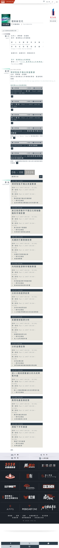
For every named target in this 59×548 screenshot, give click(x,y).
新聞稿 (10, 515)
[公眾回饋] (40, 458)
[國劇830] (29, 476)
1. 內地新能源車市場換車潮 (22, 281)
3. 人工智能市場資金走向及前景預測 (25, 312)
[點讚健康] (48, 465)
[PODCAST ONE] (29, 507)
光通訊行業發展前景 (22, 240)
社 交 (45, 455)
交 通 (16, 455)
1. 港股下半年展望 (18, 441)
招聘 (18, 515)
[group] (33, 88)
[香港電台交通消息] (12, 454)
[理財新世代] (12, 96)
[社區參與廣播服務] (29, 486)
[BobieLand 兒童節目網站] (10, 476)
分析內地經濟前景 (21, 293)
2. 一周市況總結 (18, 200)
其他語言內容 (40, 517)
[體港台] (29, 465)
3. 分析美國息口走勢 (19, 419)
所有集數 (6, 24)
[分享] (41, 454)
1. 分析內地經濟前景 (19, 307)
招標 (24, 515)
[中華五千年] (48, 507)
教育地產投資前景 (21, 400)
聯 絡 (16, 458)
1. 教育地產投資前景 (19, 415)
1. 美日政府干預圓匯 (19, 227)
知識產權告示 (34, 515)
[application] (26, 88)
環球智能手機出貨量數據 (23, 72)
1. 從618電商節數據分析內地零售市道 (25, 390)
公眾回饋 (45, 458)
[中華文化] (48, 486)
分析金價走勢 (18, 347)
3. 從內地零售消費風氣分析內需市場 (25, 203)
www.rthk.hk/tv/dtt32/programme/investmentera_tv (33, 81)
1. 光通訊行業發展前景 (20, 254)
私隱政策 (15, 517)
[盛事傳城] (48, 497)
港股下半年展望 (19, 427)
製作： (13, 59)
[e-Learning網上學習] (48, 476)
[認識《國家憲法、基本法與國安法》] (10, 497)
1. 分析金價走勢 (18, 361)
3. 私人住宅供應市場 (19, 338)
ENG (47, 1)
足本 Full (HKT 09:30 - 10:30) (24, 217)
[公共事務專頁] (10, 486)
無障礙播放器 (27, 517)
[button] (12, 88)
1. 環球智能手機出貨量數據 (22, 198)
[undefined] (44, 1)
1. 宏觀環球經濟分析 (19, 334)
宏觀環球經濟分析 (21, 320)
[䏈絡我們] (12, 458)
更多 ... (12, 450)
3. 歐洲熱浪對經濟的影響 (21, 285)
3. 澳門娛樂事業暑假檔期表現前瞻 (24, 365)
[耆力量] (29, 497)
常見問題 (45, 515)
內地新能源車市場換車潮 (24, 267)
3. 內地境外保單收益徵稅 (21, 232)
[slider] (38, 88)
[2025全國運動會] (10, 465)
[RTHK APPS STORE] (10, 507)
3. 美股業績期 (17, 258)
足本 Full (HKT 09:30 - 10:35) (24, 187)
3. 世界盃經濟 (17, 445)
